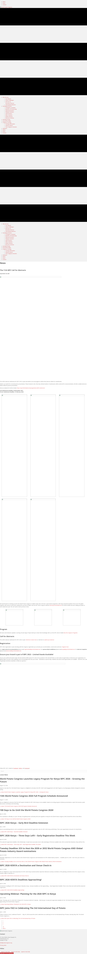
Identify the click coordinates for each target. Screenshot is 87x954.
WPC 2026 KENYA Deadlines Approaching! (21, 879)
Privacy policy (3, 945)
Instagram (27, 768)
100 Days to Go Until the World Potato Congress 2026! (26, 810)
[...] (24, 792)
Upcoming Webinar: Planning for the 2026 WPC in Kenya (28, 893)
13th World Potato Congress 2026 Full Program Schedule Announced (34, 795)
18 (3, 927)
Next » (4, 928)
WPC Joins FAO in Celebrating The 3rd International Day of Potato (33, 908)
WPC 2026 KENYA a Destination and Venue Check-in (25, 865)
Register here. (65, 647)
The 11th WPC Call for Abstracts (13, 270)
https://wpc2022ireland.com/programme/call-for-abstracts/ (31, 388)
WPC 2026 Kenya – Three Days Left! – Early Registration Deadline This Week (37, 835)
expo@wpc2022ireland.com (68, 649)
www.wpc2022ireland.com (56, 605)
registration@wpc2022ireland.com (32, 649)
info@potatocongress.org (6, 942)
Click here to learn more (31, 639)
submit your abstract (49, 639)
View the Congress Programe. (71, 632)
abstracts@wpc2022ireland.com (13, 650)
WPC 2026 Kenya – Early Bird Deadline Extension (24, 822)
